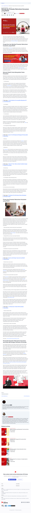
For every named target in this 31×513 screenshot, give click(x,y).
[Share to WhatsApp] (9, 15)
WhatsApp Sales (12, 479)
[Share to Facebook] (13, 15)
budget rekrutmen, (21, 67)
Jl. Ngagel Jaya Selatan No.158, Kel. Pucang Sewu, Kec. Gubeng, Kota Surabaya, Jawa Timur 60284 (14, 493)
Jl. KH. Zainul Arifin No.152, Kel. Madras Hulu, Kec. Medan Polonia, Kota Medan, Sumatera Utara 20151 (15, 499)
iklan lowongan (13, 232)
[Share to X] (7, 15)
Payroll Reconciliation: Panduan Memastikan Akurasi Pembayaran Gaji (18, 449)
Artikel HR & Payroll (6, 5)
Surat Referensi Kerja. (11, 297)
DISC (25, 122)
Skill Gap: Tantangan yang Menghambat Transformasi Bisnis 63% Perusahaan (19, 430)
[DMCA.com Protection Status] (11, 506)
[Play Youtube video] (15, 382)
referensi (22, 140)
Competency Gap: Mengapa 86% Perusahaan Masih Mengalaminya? (18, 440)
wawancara (6, 149)
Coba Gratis (20, 479)
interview (6, 276)
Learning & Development (12, 428)
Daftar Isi (2, 3)
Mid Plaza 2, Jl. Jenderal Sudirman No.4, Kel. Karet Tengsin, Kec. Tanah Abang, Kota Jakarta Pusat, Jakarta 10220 (15, 490)
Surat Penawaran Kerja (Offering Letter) (13, 338)
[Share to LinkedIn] (11, 15)
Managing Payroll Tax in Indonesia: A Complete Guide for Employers (18, 459)
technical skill (9, 85)
